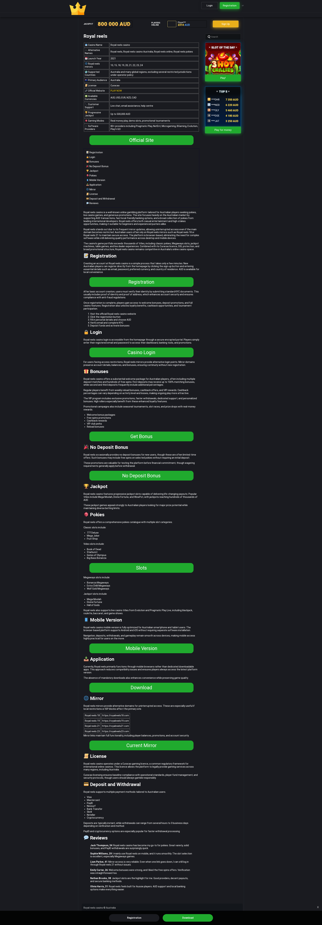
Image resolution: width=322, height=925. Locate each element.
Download (141, 687)
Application (95, 184)
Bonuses (94, 161)
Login (92, 157)
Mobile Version (97, 180)
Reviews (93, 203)
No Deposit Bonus (99, 166)
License (93, 194)
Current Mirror (141, 745)
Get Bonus (141, 436)
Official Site (141, 140)
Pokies (93, 175)
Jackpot (93, 171)
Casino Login (141, 352)
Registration (96, 152)
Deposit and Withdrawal (102, 198)
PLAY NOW (116, 90)
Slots (141, 568)
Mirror (92, 189)
